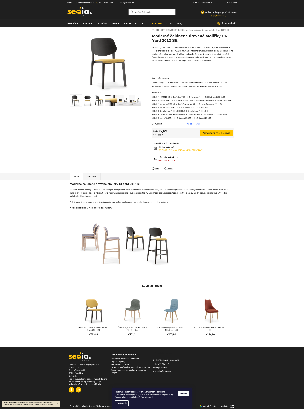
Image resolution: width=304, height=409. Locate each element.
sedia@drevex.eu (127, 3)
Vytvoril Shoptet (209, 406)
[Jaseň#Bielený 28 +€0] (160, 83)
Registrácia (232, 2)
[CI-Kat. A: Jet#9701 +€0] (179, 100)
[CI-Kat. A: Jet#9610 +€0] (216, 97)
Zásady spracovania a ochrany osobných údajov (128, 371)
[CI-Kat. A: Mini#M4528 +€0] (199, 100)
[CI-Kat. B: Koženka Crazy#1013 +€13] (194, 114)
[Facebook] (71, 390)
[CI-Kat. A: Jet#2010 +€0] (161, 97)
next (232, 320)
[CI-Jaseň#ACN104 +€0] (161, 86)
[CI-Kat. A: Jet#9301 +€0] (161, 100)
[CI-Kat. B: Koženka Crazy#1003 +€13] (194, 111)
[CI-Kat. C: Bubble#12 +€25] (181, 118)
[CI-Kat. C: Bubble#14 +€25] (201, 118)
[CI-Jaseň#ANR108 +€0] (196, 86)
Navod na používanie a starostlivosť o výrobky (130, 367)
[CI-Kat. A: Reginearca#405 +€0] (187, 104)
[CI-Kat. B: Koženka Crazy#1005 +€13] (166, 114)
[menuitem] (74, 23)
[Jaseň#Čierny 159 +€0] (177, 83)
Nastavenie (122, 403)
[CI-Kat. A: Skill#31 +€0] (199, 107)
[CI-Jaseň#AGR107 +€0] (214, 86)
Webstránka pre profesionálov (221, 13)
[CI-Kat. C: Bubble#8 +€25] (161, 118)
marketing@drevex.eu (162, 371)
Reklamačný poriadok (120, 364)
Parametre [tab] (91, 176)
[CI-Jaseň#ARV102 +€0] (218, 83)
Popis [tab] (76, 176)
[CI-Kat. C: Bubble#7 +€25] (217, 114)
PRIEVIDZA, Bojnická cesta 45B (80, 3)
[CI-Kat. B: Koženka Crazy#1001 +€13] (166, 111)
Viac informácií (147, 397)
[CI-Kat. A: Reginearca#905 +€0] (163, 107)
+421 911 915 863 (161, 364)
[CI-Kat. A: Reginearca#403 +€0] (163, 104)
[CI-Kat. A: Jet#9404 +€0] (198, 97)
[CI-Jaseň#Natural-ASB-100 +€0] (198, 83)
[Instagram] (78, 390)
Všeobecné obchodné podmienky (125, 359)
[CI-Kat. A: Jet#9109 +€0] (179, 97)
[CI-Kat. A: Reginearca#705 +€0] (210, 104)
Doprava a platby (118, 361)
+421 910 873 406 (167, 160)
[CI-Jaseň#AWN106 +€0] (179, 86)
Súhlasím (183, 393)
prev (72, 320)
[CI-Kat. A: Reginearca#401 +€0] (220, 100)
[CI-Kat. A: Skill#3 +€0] (183, 107)
